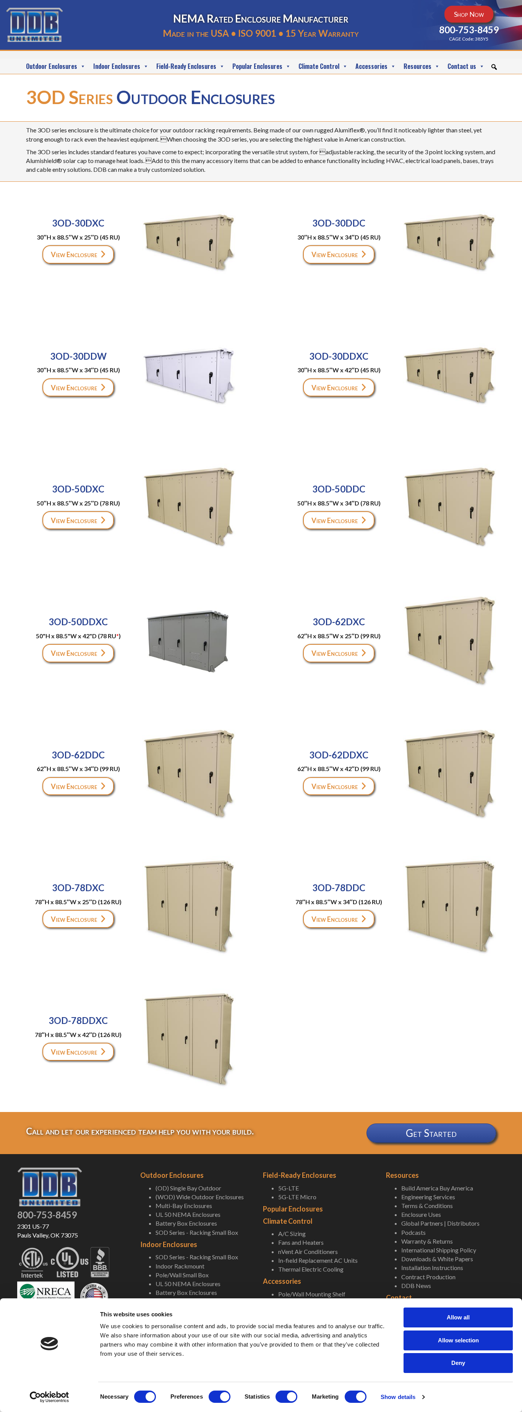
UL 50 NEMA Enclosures (188, 1214)
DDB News (416, 1285)
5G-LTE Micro (297, 1196)
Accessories (371, 66)
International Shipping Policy (438, 1250)
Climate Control (318, 66)
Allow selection (458, 1340)
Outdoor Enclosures (51, 66)
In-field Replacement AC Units (318, 1260)
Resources (417, 66)
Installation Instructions (432, 1267)
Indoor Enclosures (116, 66)
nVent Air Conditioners (308, 1251)
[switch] (219, 1397)
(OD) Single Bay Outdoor (188, 1188)
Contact (399, 1297)
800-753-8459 (47, 1214)
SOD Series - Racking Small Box (197, 1232)
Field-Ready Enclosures (186, 66)
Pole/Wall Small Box (182, 1274)
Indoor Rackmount (180, 1266)
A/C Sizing (292, 1233)
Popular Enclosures (257, 66)
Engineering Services (428, 1196)
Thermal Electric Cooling (311, 1269)
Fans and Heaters (301, 1242)
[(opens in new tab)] (46, 1295)
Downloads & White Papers (437, 1258)
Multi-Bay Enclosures (184, 1205)
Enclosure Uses (421, 1214)
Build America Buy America (437, 1188)
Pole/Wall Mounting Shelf (311, 1294)
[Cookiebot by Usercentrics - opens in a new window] (49, 1397)
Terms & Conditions (427, 1205)
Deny (458, 1363)
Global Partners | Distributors (440, 1223)
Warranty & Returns (427, 1241)
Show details (398, 1397)
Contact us (461, 66)
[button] (494, 67)
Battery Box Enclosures (186, 1223)
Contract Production (428, 1276)
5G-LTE (288, 1188)
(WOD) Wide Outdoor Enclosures (200, 1196)
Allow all (458, 1317)
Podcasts (413, 1232)
